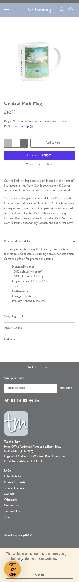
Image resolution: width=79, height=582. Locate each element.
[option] (39, 60)
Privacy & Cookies (15, 482)
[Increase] (24, 143)
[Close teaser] (22, 560)
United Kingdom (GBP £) (18, 536)
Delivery (9, 339)
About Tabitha (13, 328)
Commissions (12, 505)
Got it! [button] (39, 574)
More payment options (39, 164)
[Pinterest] (31, 401)
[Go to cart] (70, 9)
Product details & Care (18, 241)
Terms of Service (14, 488)
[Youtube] (25, 401)
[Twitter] (7, 401)
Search (8, 517)
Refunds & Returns (16, 477)
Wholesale (10, 500)
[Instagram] (19, 401)
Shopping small (13, 316)
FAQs (7, 471)
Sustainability (12, 511)
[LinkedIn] (37, 401)
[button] (12, 569)
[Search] (61, 9)
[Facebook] (13, 401)
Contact (9, 494)
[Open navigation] (6, 9)
